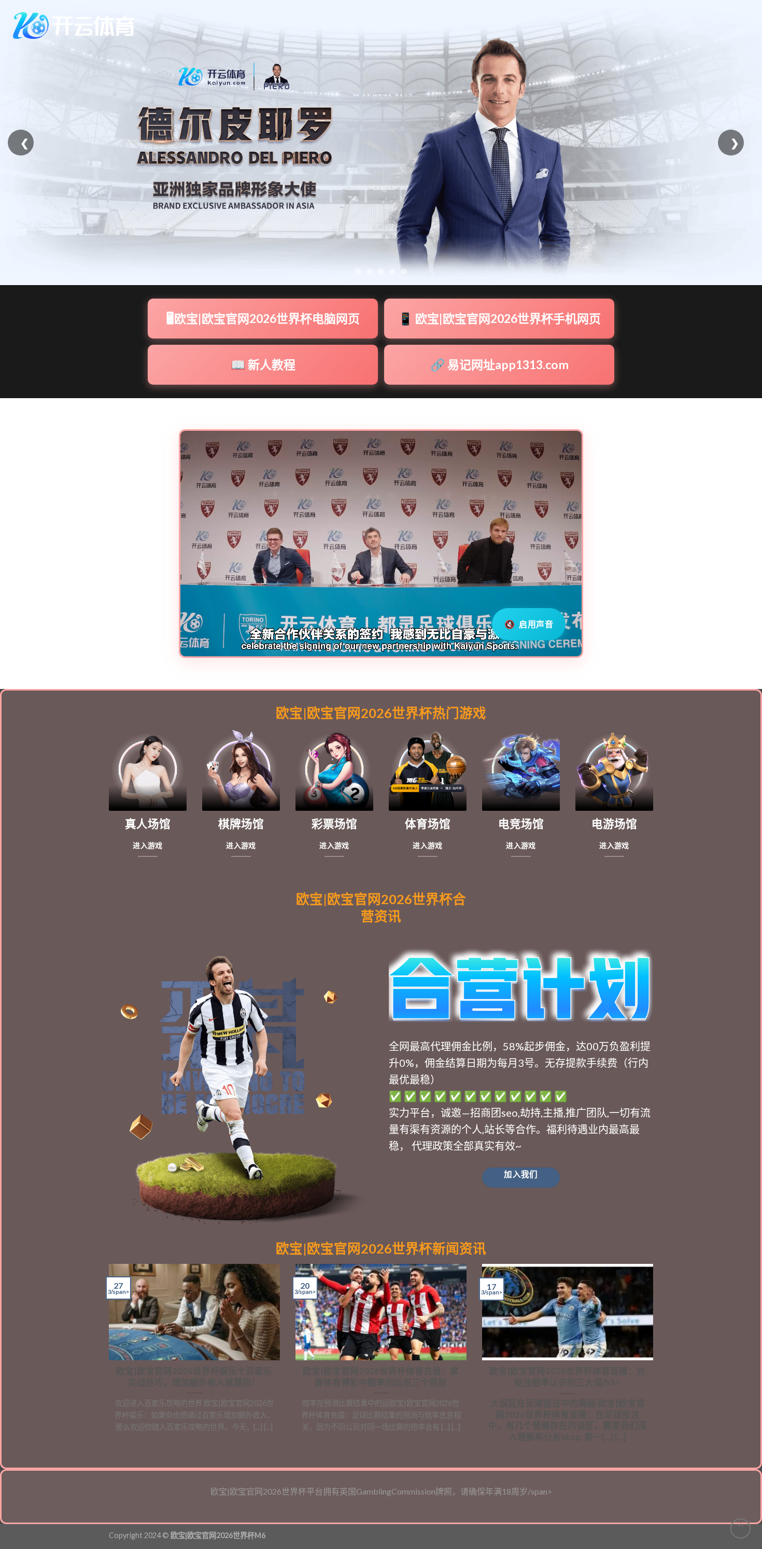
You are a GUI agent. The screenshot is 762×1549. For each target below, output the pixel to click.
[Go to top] (740, 1528)
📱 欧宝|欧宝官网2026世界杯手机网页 (499, 318)
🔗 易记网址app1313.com (499, 364)
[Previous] (107, 1358)
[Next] (655, 1358)
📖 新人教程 (263, 364)
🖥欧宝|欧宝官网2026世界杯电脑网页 (263, 318)
